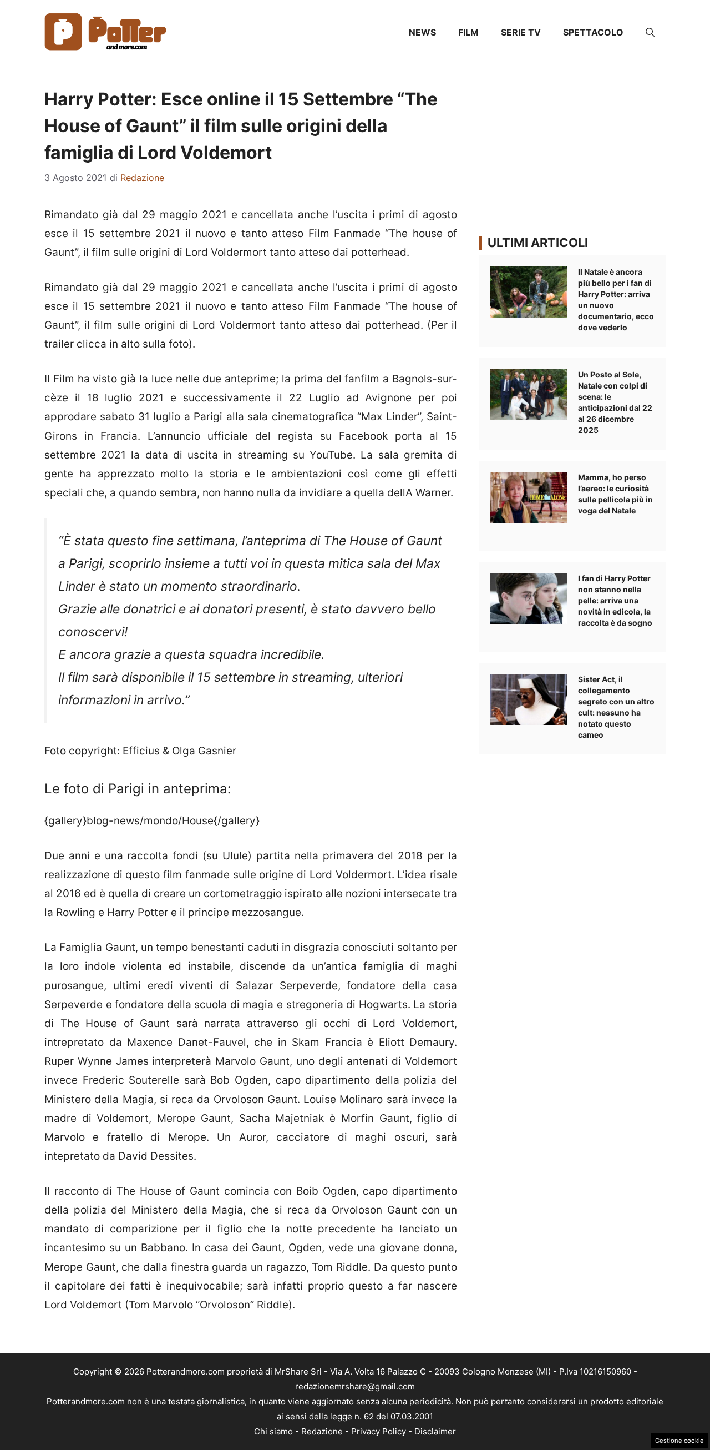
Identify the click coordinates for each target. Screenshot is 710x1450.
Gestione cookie (679, 1440)
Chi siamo (273, 1431)
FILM (468, 32)
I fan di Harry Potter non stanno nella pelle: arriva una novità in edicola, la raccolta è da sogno (615, 600)
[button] (650, 32)
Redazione (322, 1431)
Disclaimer (435, 1431)
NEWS (422, 32)
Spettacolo (593, 32)
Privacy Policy (378, 1431)
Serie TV (521, 32)
